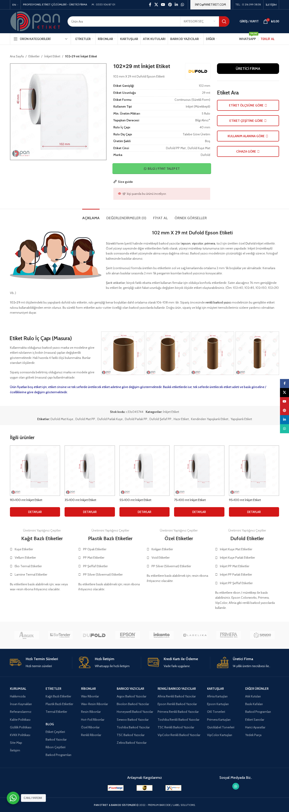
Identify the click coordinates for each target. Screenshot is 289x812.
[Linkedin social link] (176, 4)
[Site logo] (35, 21)
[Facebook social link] (150, 4)
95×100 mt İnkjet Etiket (245, 500)
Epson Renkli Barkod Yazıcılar (177, 704)
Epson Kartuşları (218, 704)
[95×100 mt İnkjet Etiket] (254, 470)
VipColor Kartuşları (219, 735)
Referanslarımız (20, 712)
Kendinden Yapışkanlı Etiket (209, 419)
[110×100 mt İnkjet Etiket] (35, 470)
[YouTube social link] (163, 4)
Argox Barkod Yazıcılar (131, 696)
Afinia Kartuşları (217, 696)
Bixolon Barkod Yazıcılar (133, 704)
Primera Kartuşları (219, 720)
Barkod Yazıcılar (56, 739)
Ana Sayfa (17, 56)
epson (186, 243)
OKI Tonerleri (216, 712)
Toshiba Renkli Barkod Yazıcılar (178, 720)
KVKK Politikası (20, 735)
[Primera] (228, 635)
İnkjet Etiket (52, 56)
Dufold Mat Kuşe (62, 419)
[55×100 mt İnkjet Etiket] (144, 470)
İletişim (15, 750)
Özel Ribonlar (90, 727)
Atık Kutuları (253, 696)
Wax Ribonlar (90, 696)
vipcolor (197, 243)
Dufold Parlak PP (136, 419)
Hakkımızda (18, 696)
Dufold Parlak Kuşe (110, 419)
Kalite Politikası (20, 720)
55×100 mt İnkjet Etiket (135, 500)
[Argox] (27, 635)
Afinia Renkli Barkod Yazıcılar (177, 696)
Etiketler (34, 56)
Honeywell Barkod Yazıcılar (135, 712)
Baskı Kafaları (254, 704)
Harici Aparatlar (255, 727)
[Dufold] (94, 635)
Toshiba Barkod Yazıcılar (133, 727)
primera (210, 243)
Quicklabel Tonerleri (220, 727)
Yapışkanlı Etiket (241, 419)
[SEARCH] (224, 21)
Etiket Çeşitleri (55, 732)
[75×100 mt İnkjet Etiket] (199, 470)
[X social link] (156, 4)
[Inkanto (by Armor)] (161, 635)
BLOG (50, 724)
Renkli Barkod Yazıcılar (177, 689)
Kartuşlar (215, 689)
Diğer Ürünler (256, 689)
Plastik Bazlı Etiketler (59, 704)
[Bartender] (60, 635)
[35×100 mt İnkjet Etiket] (90, 470)
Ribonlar (88, 689)
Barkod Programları (58, 755)
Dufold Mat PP (85, 419)
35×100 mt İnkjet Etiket (80, 500)
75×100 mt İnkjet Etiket (190, 500)
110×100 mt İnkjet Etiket (26, 500)
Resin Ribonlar (91, 712)
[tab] (91, 216)
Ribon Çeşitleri (55, 747)
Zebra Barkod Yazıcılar (132, 743)
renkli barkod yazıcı (218, 302)
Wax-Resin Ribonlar (94, 704)
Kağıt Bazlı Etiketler (58, 696)
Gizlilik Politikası (20, 727)
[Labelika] (195, 635)
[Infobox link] (41, 663)
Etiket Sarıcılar (254, 720)
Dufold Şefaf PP (160, 419)
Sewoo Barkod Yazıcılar (133, 720)
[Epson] (127, 635)
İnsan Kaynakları (21, 704)
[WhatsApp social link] (182, 4)
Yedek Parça (253, 735)
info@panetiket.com (210, 4)
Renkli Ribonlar (91, 735)
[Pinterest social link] (170, 4)
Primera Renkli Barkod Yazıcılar (178, 712)
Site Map (16, 743)
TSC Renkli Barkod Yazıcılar (176, 727)
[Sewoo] (262, 635)
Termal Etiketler (56, 712)
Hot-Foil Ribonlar (92, 720)
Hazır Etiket (181, 419)
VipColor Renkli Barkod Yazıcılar (179, 735)
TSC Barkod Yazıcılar (130, 735)
